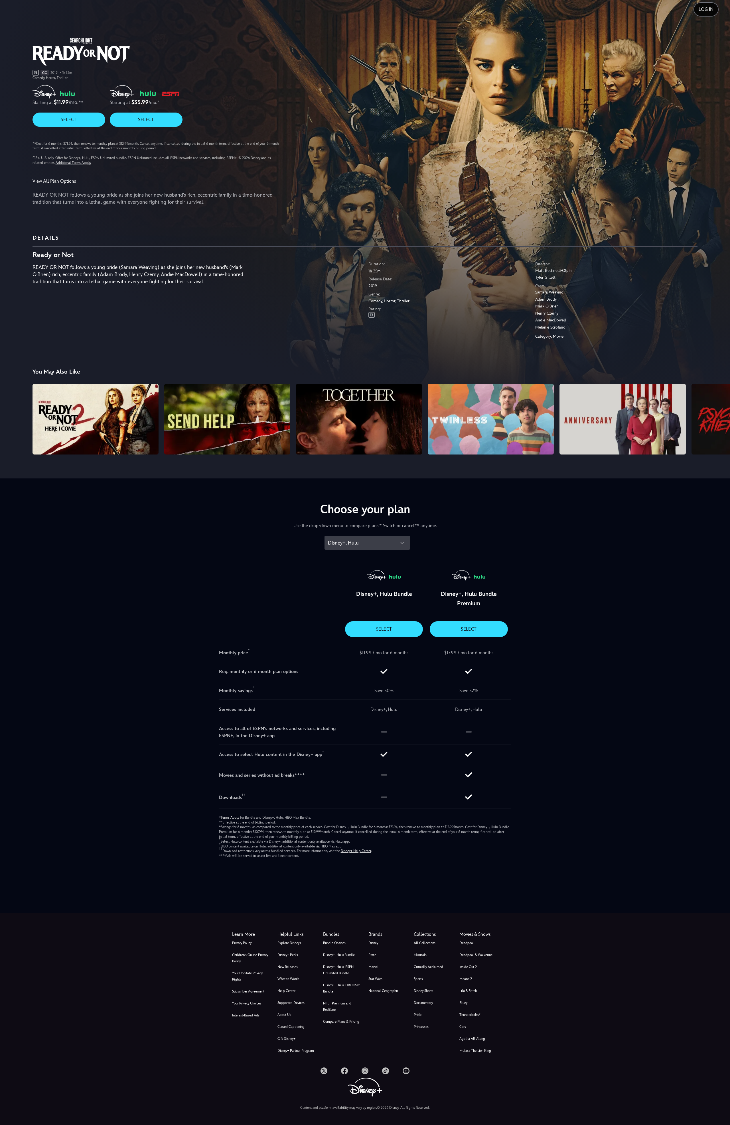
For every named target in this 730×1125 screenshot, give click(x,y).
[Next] (719, 418)
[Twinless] (491, 419)
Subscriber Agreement (248, 991)
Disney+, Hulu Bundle (339, 955)
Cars (462, 1027)
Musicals (420, 955)
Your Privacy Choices (246, 1003)
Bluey (463, 1003)
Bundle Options (334, 943)
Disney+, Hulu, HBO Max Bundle (341, 988)
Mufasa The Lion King (475, 1051)
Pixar (372, 955)
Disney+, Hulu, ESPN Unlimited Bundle (338, 970)
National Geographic (383, 991)
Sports (418, 979)
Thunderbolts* (469, 1015)
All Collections (424, 943)
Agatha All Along (472, 1039)
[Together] (359, 419)
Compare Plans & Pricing (341, 1022)
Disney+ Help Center (356, 851)
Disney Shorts (423, 991)
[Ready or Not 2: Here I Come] (96, 419)
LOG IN (706, 9)
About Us (284, 1015)
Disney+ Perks (287, 955)
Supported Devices (291, 1003)
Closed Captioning (291, 1027)
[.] (324, 1070)
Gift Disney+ (286, 1039)
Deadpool (466, 943)
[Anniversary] (622, 419)
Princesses (421, 1027)
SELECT (68, 119)
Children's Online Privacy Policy (250, 958)
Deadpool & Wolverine (475, 955)
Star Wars (375, 979)
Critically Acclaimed (428, 967)
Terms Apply (230, 818)
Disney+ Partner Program (295, 1051)
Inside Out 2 (468, 967)
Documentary (423, 1003)
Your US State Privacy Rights (247, 976)
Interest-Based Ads (245, 1015)
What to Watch (288, 979)
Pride (417, 1015)
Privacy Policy (242, 943)
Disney (373, 943)
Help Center (286, 991)
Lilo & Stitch (468, 991)
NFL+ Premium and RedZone (337, 1006)
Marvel (373, 967)
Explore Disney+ (289, 943)
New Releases (287, 967)
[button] (296, 934)
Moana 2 (465, 979)
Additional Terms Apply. (73, 163)
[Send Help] (227, 419)
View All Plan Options (54, 181)
